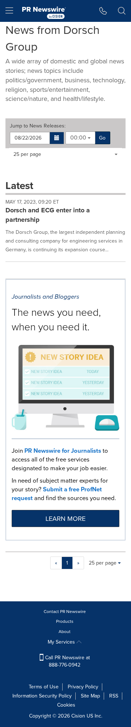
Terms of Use (44, 687)
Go (102, 138)
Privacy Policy (83, 687)
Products (65, 621)
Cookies (66, 705)
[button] (57, 138)
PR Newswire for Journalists (62, 450)
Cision (78, 716)
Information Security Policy (42, 696)
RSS (113, 696)
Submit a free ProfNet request (57, 494)
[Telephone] (103, 11)
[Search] (121, 11)
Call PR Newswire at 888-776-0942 (67, 661)
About (65, 631)
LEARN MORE (65, 518)
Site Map (90, 696)
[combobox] (80, 137)
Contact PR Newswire (65, 611)
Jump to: (38, 126)
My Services (62, 642)
